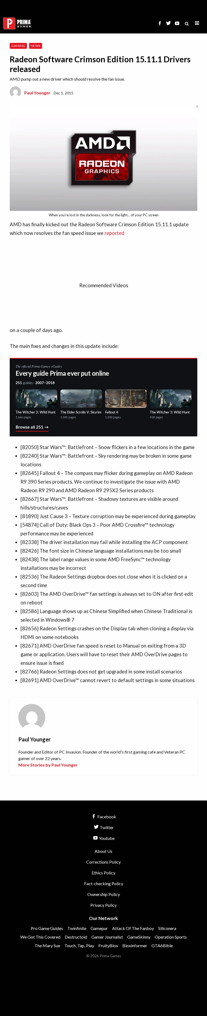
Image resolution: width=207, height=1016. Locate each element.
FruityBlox (108, 945)
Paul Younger (37, 92)
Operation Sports (171, 936)
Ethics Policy (103, 872)
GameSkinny (138, 936)
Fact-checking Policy (103, 883)
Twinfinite (76, 928)
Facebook (106, 816)
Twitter (106, 827)
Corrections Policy (103, 861)
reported (114, 233)
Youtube (106, 838)
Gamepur (99, 928)
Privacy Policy (103, 905)
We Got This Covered (40, 936)
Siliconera (167, 928)
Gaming (18, 46)
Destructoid (76, 936)
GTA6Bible (162, 945)
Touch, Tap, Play (79, 945)
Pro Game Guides (47, 928)
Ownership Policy (103, 894)
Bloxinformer (134, 945)
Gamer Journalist (107, 936)
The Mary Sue (47, 945)
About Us (103, 851)
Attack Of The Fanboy (133, 928)
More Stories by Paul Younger (48, 764)
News (35, 46)
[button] (197, 23)
